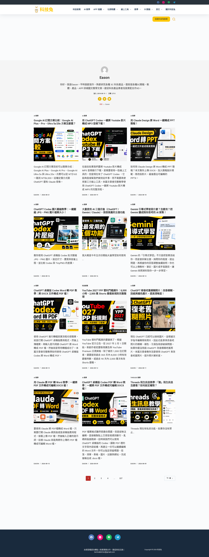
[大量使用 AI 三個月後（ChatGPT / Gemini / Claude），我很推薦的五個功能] (104, 233)
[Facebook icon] (99, 99)
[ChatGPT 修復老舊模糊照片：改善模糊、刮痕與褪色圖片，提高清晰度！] (153, 314)
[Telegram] (174, 2)
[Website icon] (104, 99)
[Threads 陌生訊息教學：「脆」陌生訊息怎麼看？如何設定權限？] (153, 406)
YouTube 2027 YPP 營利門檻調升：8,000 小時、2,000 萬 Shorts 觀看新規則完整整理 (104, 293)
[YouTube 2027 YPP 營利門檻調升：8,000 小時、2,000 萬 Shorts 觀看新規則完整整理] (104, 317)
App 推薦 (97, 9)
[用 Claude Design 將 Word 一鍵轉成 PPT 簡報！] (153, 144)
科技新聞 (77, 9)
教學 (136, 9)
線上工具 (125, 9)
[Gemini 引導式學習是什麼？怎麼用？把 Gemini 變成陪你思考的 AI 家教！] (153, 233)
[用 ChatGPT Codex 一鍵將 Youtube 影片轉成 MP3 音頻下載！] (104, 144)
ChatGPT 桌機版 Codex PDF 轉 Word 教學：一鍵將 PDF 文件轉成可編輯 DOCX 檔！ (103, 385)
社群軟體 (111, 9)
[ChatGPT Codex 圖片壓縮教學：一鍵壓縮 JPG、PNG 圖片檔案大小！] (56, 233)
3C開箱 (147, 9)
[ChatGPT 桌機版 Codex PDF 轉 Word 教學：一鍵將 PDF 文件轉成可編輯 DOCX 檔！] (104, 409)
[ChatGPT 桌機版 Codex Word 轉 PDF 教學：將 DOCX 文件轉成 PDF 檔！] (56, 314)
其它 (158, 9)
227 (120, 478)
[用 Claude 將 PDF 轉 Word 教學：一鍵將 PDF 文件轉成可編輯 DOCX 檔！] (56, 406)
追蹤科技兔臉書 (161, 19)
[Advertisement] (104, 42)
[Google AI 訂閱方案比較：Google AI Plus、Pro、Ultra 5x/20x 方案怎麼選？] (56, 144)
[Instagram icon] (109, 99)
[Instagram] (163, 2)
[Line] (169, 2)
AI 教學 (87, 9)
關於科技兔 (170, 9)
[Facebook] (158, 2)
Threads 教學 (136, 377)
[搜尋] (173, 19)
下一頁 (169, 478)
